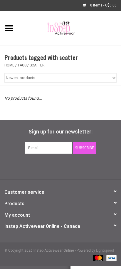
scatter (37, 65)
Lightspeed (105, 250)
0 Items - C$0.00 (103, 5)
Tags (22, 65)
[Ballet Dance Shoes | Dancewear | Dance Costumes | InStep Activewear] (69, 28)
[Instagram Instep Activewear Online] (76, 166)
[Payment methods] (97, 258)
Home (9, 65)
